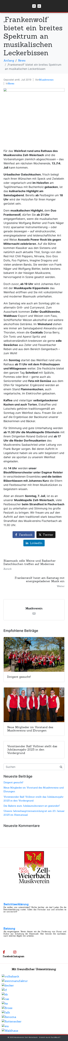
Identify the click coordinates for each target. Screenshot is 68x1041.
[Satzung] (6, 924)
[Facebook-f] (34, 6)
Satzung (9, 928)
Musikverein (46, 79)
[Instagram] (39, 6)
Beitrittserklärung (16, 904)
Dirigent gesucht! (13, 782)
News (11, 83)
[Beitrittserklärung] (6, 899)
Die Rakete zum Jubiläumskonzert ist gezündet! (31, 805)
